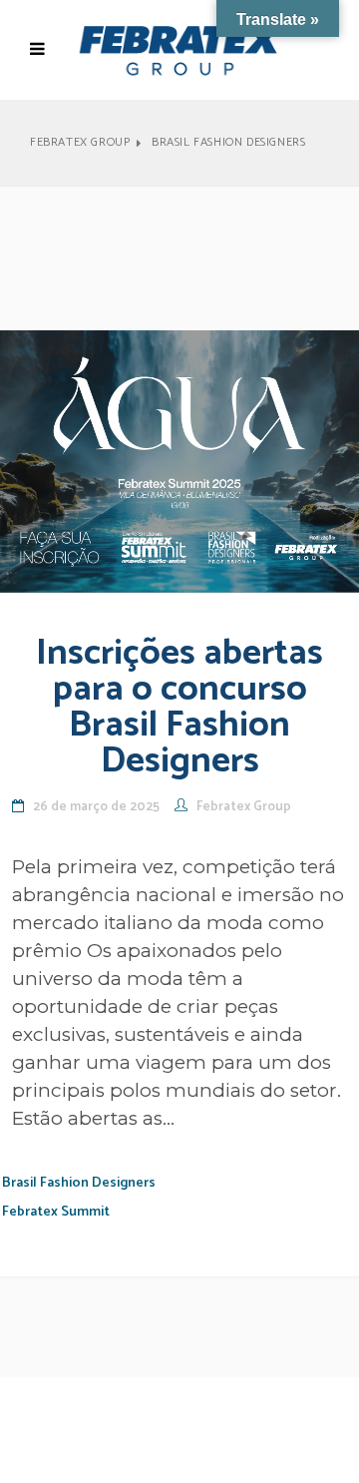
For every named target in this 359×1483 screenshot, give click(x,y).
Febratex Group (80, 143)
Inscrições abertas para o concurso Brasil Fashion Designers (179, 707)
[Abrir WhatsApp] (309, 1432)
